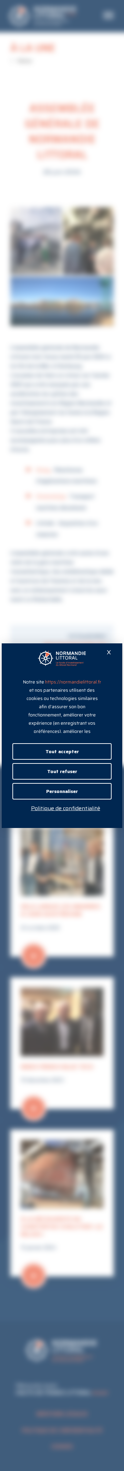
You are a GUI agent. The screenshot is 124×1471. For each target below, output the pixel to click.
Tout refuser (62, 771)
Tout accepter (62, 751)
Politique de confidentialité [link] (65, 808)
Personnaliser (62, 791)
